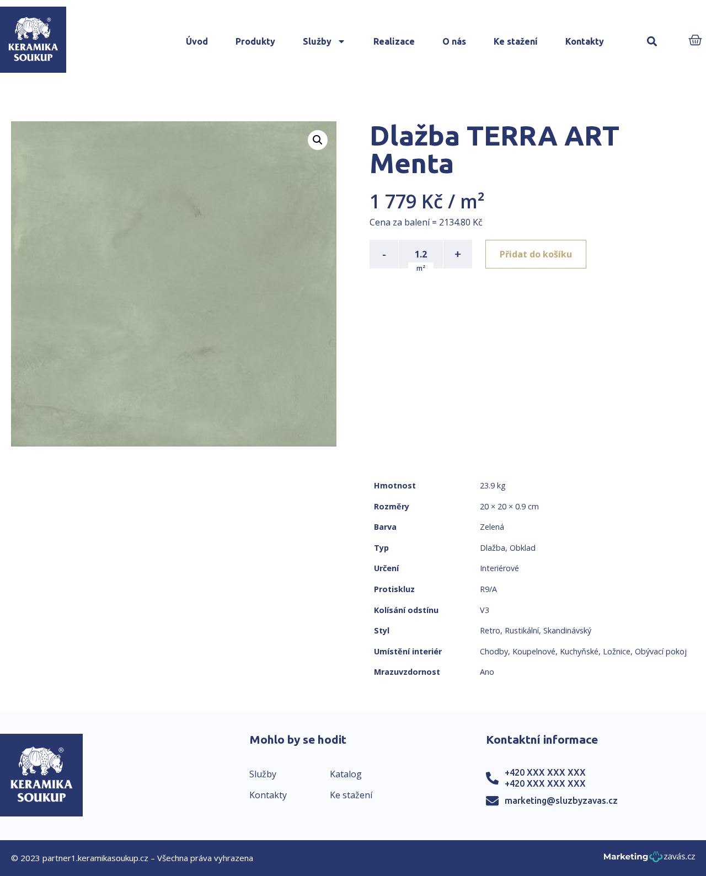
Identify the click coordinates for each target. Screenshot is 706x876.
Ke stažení (516, 41)
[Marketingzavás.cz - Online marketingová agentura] (649, 859)
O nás (454, 41)
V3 (484, 610)
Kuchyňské (579, 651)
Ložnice (616, 651)
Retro (490, 630)
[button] (652, 42)
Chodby (494, 651)
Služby (317, 41)
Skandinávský (567, 630)
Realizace (394, 41)
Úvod (197, 41)
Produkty (255, 41)
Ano (487, 672)
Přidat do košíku (536, 254)
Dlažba (492, 547)
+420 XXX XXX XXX (545, 772)
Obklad (523, 547)
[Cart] (695, 41)
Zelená (492, 527)
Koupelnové (533, 651)
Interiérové (499, 568)
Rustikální (522, 630)
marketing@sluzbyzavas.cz (561, 800)
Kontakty (584, 41)
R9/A (488, 589)
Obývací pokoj (661, 651)
